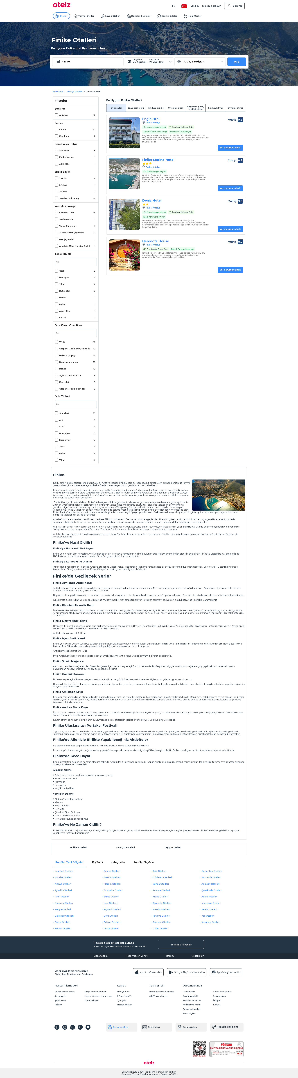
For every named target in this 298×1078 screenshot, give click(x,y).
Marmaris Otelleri (211, 903)
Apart (62, 446)
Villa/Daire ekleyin (158, 996)
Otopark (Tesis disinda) (72, 389)
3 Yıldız (63, 185)
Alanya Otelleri (63, 884)
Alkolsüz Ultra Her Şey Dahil (74, 246)
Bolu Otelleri (111, 915)
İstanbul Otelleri (64, 871)
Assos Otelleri (111, 928)
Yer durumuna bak (230, 147)
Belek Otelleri (209, 909)
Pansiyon (64, 277)
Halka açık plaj (67, 355)
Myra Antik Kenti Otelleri (126, 655)
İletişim (170, 956)
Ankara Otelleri (112, 877)
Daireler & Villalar (141, 16)
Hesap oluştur (124, 1005)
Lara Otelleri (110, 903)
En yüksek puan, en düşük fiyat (195, 108)
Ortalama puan (175, 108)
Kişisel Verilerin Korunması (98, 996)
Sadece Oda (66, 219)
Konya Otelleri (63, 909)
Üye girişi (121, 1000)
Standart (64, 413)
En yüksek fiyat (235, 108)
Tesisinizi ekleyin (211, 6)
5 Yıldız (63, 178)
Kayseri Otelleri (112, 909)
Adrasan (64, 164)
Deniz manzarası (68, 362)
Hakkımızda (189, 992)
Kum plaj (64, 382)
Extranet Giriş (120, 1027)
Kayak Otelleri (112, 16)
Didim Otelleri (160, 928)
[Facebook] (56, 1027)
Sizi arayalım (101, 956)
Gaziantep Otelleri (211, 871)
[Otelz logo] (61, 6)
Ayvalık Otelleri (63, 890)
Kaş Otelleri (207, 915)
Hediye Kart (123, 992)
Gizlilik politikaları (191, 1009)
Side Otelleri (159, 871)
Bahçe (62, 368)
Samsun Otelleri (162, 922)
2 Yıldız (63, 191)
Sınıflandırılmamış (69, 198)
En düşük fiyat (215, 108)
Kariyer (216, 1005)
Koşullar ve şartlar (192, 1000)
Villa (61, 284)
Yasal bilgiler (189, 1013)
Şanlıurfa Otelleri (162, 903)
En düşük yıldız (156, 108)
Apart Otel (64, 311)
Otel (61, 271)
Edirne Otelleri (112, 922)
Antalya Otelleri (63, 877)
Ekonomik (64, 440)
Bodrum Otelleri (64, 903)
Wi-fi (62, 342)
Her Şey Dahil (66, 239)
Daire (62, 304)
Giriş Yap (238, 6)
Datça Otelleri (62, 922)
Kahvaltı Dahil (66, 212)
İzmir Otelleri (62, 896)
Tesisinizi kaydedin (181, 944)
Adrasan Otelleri (210, 884)
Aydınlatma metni (192, 1005)
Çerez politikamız (222, 992)
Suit (61, 426)
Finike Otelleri (226, 534)
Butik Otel (64, 291)
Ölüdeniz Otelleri (162, 877)
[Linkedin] (80, 1027)
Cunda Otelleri (161, 884)
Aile (61, 420)
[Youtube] (88, 1027)
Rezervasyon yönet (136, 956)
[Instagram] (64, 1027)
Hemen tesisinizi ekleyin (161, 992)
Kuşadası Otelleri (210, 922)
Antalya (63, 115)
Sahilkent (64, 150)
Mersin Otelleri (161, 909)
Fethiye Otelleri (161, 915)
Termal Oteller (86, 16)
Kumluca (64, 136)
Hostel (62, 297)
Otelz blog (154, 1027)
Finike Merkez (66, 157)
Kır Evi (62, 317)
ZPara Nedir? (124, 996)
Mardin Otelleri (112, 884)
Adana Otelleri (209, 896)
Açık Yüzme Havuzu (70, 375)
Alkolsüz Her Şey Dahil (71, 232)
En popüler (116, 108)
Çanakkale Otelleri (211, 890)
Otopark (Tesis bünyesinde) (74, 348)
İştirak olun (198, 956)
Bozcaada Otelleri (211, 877)
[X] (72, 1027)
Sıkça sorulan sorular (95, 992)
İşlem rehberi (92, 1000)
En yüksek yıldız (136, 108)
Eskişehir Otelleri (113, 890)
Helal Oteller (195, 16)
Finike (62, 129)
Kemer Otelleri (63, 928)
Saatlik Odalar (169, 16)
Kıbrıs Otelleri (160, 896)
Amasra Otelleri (161, 890)
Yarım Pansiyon (67, 226)
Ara (236, 62)
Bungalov (64, 433)
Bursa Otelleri (111, 896)
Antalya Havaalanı (98, 553)
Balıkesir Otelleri (64, 915)
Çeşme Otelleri (112, 871)
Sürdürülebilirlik (190, 996)
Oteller (63, 16)
